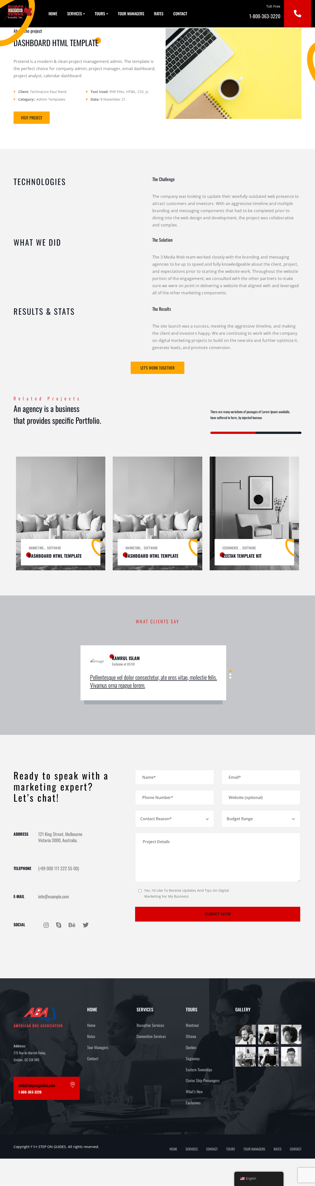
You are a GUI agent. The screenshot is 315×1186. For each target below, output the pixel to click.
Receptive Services (150, 1025)
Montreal (192, 1025)
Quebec (191, 1047)
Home (52, 14)
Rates (158, 14)
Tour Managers (131, 14)
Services (74, 14)
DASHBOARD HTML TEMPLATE (55, 556)
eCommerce (230, 547)
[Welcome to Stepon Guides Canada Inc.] (19, 13)
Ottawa (191, 1036)
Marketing (36, 547)
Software (54, 547)
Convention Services (151, 1036)
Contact (180, 14)
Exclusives (193, 1103)
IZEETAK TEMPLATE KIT (242, 556)
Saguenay (193, 1058)
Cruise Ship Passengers (203, 1080)
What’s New (194, 1091)
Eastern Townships (199, 1070)
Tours (100, 14)
